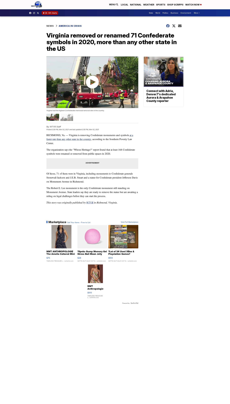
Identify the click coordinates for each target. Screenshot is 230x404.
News (50, 26)
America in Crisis (70, 26)
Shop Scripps (175, 4)
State (151, 13)
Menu (112, 4)
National (135, 4)
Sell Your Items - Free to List (78, 222)
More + (197, 13)
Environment (186, 13)
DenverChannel (38, 13)
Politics (165, 13)
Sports (160, 4)
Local (124, 4)
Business (174, 13)
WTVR (89, 202)
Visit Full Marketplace (129, 222)
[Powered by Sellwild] (134, 303)
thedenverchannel (34, 13)
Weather (148, 4)
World (157, 13)
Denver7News (31, 13)
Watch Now (192, 4)
